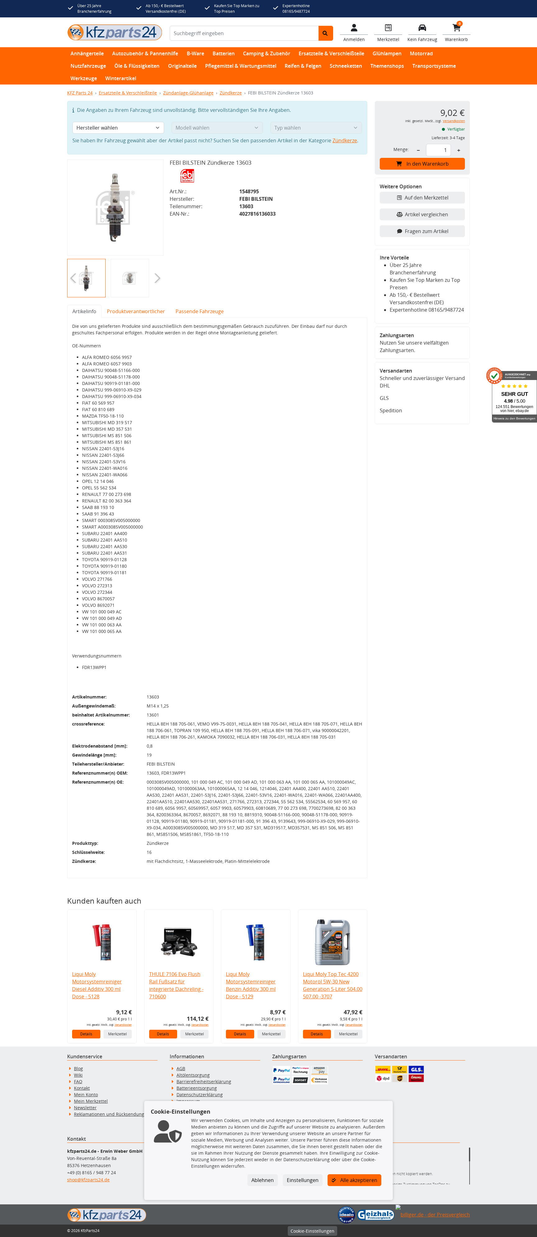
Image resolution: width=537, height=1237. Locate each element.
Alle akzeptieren (358, 1180)
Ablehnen (262, 1180)
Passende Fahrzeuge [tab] (200, 311)
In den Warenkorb (427, 163)
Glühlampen (387, 53)
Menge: (401, 149)
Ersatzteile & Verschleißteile (331, 53)
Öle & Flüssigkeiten (136, 65)
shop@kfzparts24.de (88, 1180)
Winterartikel (120, 78)
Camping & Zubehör (266, 53)
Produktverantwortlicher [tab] (136, 311)
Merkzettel (117, 1034)
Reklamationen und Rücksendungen (111, 1114)
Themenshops (387, 65)
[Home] (114, 32)
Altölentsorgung (193, 1075)
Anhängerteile (87, 53)
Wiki (78, 1075)
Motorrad (421, 53)
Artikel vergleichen (426, 214)
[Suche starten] (326, 33)
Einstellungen (303, 1180)
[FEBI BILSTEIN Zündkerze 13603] (115, 207)
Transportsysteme (434, 65)
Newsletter (85, 1108)
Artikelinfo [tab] (84, 311)
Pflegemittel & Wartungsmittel (240, 65)
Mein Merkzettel (91, 1101)
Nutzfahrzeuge (88, 65)
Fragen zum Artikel (426, 231)
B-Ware (195, 53)
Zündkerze (231, 93)
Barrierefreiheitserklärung (204, 1081)
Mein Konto (86, 1094)
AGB (181, 1068)
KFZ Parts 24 (80, 93)
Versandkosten (123, 1024)
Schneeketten (346, 65)
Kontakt (82, 1088)
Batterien (224, 53)
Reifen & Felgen (303, 65)
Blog (78, 1068)
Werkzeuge (84, 78)
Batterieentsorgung (197, 1088)
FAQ (78, 1081)
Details (86, 1034)
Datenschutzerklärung (200, 1094)
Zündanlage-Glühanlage (188, 93)
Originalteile (182, 65)
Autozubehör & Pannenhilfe (145, 53)
